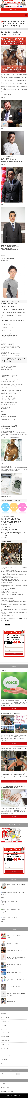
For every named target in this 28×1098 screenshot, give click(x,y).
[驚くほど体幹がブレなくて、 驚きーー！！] (14, 962)
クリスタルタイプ (5, 1036)
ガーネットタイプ (5, 1029)
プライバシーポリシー (6, 1087)
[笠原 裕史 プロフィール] (14, 940)
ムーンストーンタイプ (6, 1055)
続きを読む (14, 708)
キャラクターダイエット (6, 1032)
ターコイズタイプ (5, 1044)
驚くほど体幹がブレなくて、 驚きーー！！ (15, 965)
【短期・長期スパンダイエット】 (14, 972)
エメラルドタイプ (5, 1021)
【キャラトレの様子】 (12, 1001)
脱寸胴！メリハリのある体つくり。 (15, 950)
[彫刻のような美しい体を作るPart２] (14, 984)
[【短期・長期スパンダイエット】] (14, 969)
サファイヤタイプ (5, 1040)
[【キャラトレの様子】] (14, 998)
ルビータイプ (4, 1059)
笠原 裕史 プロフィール (12, 943)
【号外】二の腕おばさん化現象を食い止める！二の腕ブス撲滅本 (16, 958)
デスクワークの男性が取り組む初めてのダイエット (16, 994)
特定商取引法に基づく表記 (7, 1091)
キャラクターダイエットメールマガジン (14, 637)
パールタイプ (4, 1052)
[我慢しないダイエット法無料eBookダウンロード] (14, 933)
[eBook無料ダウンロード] (11, 828)
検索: (2, 1073)
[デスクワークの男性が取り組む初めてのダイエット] (14, 991)
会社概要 (3, 1083)
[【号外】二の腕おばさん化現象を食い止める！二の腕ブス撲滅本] (14, 954)
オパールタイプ (4, 1025)
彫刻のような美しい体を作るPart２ (15, 986)
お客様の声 (3, 1013)
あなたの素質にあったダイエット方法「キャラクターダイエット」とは (15, 980)
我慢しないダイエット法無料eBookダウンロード (16, 936)
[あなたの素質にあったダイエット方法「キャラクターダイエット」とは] (14, 976)
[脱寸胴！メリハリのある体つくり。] (14, 947)
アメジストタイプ (5, 1017)
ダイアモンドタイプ (5, 1048)
